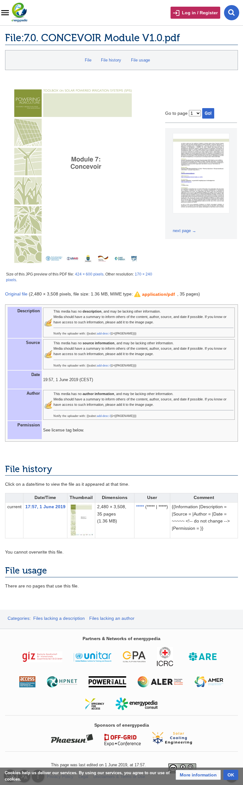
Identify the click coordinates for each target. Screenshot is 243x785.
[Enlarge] (178, 221)
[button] (154, 294)
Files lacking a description (59, 618)
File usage (140, 60)
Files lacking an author (111, 618)
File (88, 60)
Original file (16, 293)
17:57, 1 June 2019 (45, 506)
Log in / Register (200, 12)
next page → (184, 230)
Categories (18, 618)
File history (111, 60)
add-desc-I (104, 333)
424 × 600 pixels (89, 274)
